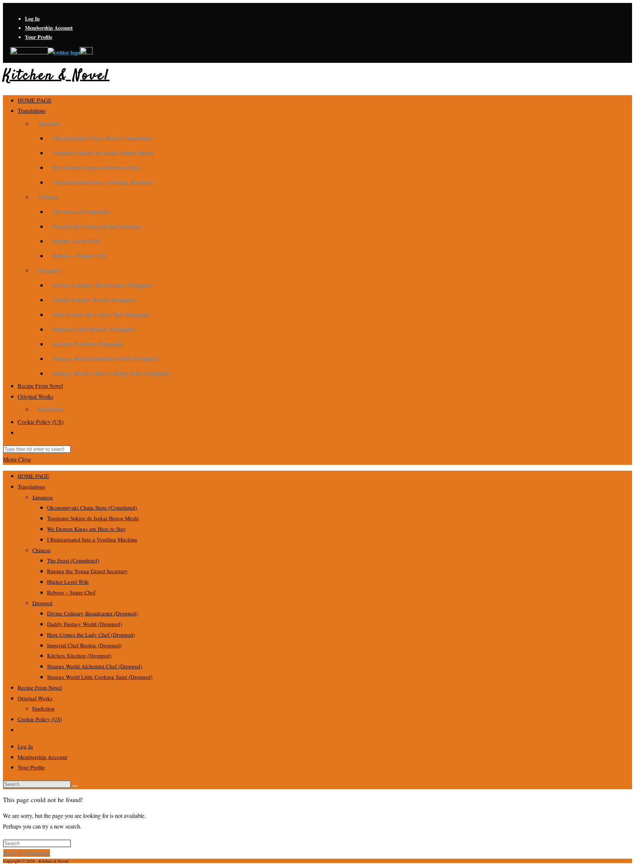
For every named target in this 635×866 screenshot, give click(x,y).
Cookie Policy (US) (40, 719)
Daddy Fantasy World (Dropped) (84, 624)
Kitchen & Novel (56, 75)
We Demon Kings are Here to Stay (86, 528)
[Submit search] (75, 786)
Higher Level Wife (68, 581)
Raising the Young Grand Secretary (87, 571)
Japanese (42, 497)
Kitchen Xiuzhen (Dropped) (79, 655)
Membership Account (49, 28)
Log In (32, 18)
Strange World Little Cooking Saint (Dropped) (100, 676)
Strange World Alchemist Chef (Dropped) (94, 666)
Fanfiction (43, 708)
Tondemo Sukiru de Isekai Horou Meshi (93, 518)
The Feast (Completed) (73, 560)
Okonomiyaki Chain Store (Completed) (92, 507)
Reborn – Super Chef (71, 592)
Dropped (42, 603)
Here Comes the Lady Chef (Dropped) (91, 634)
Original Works (35, 698)
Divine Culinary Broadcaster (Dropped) (92, 613)
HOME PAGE (33, 475)
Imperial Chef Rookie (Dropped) (84, 645)
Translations (31, 486)
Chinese (41, 550)
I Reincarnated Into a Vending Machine (92, 539)
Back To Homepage (26, 853)
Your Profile (38, 37)
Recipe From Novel (40, 687)
